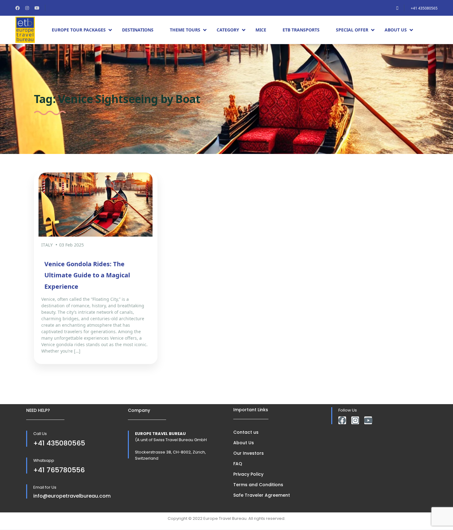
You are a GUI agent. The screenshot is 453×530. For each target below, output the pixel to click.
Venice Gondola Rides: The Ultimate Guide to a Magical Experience (87, 275)
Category (228, 30)
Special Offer (352, 30)
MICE (260, 30)
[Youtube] (368, 420)
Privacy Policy (248, 474)
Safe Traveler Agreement (261, 495)
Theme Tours (185, 30)
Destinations (137, 30)
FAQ (237, 464)
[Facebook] (342, 420)
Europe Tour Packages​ (79, 30)
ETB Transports (301, 30)
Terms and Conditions (258, 485)
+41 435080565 (424, 8)
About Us (396, 30)
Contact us (246, 432)
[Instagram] (355, 420)
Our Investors (248, 453)
